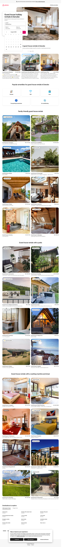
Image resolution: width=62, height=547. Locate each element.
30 (20, 46)
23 (20, 44)
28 (15, 46)
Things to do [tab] (15, 508)
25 (8, 46)
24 (6, 46)
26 (11, 46)
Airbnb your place (54, 5)
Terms (32, 544)
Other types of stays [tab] (6, 508)
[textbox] (9, 28)
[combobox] (15, 24)
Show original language (40, 1)
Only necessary (31, 539)
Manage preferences (44, 539)
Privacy (28, 544)
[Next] (33, 51)
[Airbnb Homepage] (5, 5)
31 (6, 49)
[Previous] (28, 51)
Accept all (17, 539)
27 (13, 46)
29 (18, 46)
